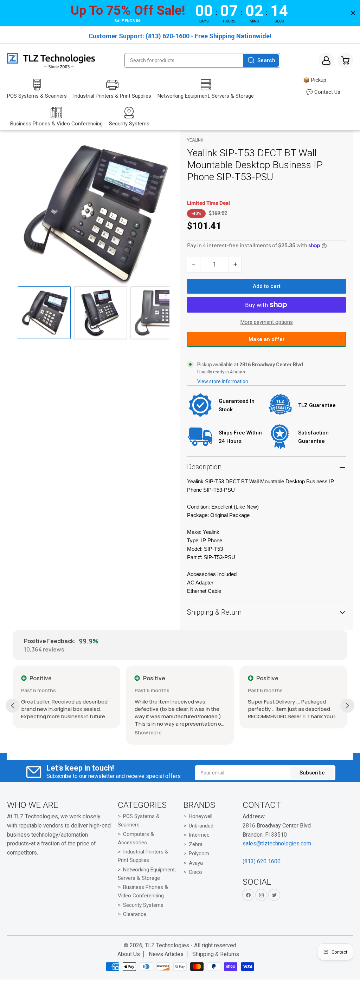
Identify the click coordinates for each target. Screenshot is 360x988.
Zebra (195, 844)
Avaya (196, 863)
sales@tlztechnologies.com (277, 843)
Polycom (199, 853)
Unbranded (201, 826)
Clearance (134, 914)
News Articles (166, 954)
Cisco (195, 872)
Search (266, 60)
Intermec (199, 835)
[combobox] (202, 60)
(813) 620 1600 (262, 861)
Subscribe (312, 773)
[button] (148, 732)
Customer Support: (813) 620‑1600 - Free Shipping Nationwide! (180, 36)
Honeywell (200, 816)
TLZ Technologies (167, 945)
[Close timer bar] (353, 13)
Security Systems (143, 905)
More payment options (266, 322)
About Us (128, 954)
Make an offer (266, 341)
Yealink (195, 140)
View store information (222, 381)
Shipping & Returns (215, 954)
